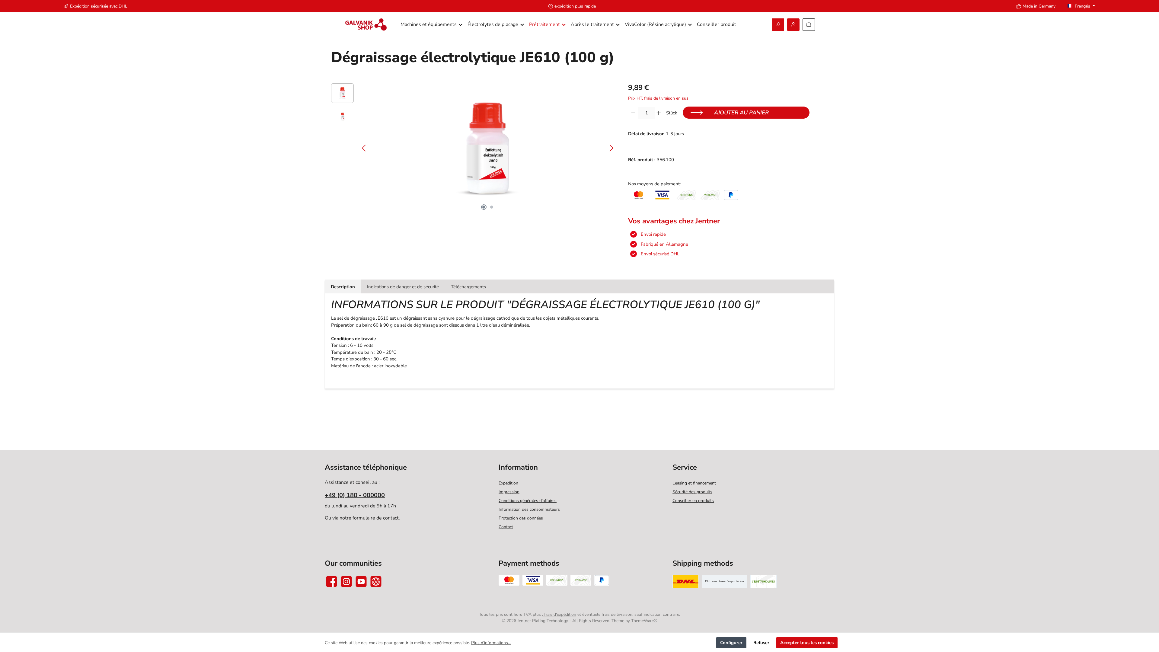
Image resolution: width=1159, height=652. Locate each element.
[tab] (343, 287)
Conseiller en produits (693, 500)
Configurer (731, 643)
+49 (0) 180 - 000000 (355, 495)
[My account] (793, 24)
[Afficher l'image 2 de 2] (491, 207)
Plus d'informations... (491, 643)
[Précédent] (364, 148)
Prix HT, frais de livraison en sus (658, 98)
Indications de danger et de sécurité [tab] (403, 287)
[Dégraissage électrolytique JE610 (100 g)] (487, 148)
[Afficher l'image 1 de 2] (483, 207)
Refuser (761, 643)
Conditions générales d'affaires (528, 500)
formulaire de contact (376, 518)
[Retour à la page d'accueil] (366, 24)
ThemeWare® (644, 621)
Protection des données (521, 518)
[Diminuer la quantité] (633, 113)
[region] (473, 148)
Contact (506, 527)
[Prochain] (611, 148)
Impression (509, 492)
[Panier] (809, 24)
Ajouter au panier (741, 112)
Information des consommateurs (529, 509)
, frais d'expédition (559, 614)
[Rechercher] (778, 24)
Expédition (508, 483)
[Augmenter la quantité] (659, 113)
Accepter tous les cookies (807, 643)
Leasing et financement (694, 483)
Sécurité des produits (692, 492)
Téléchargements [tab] (468, 287)
